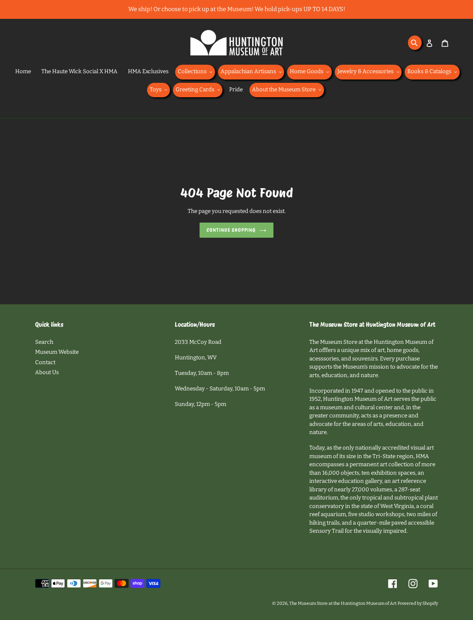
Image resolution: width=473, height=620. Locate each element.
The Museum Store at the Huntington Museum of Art (343, 603)
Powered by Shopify (418, 603)
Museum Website (57, 352)
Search (44, 342)
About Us (47, 372)
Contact (45, 362)
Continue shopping (231, 230)
